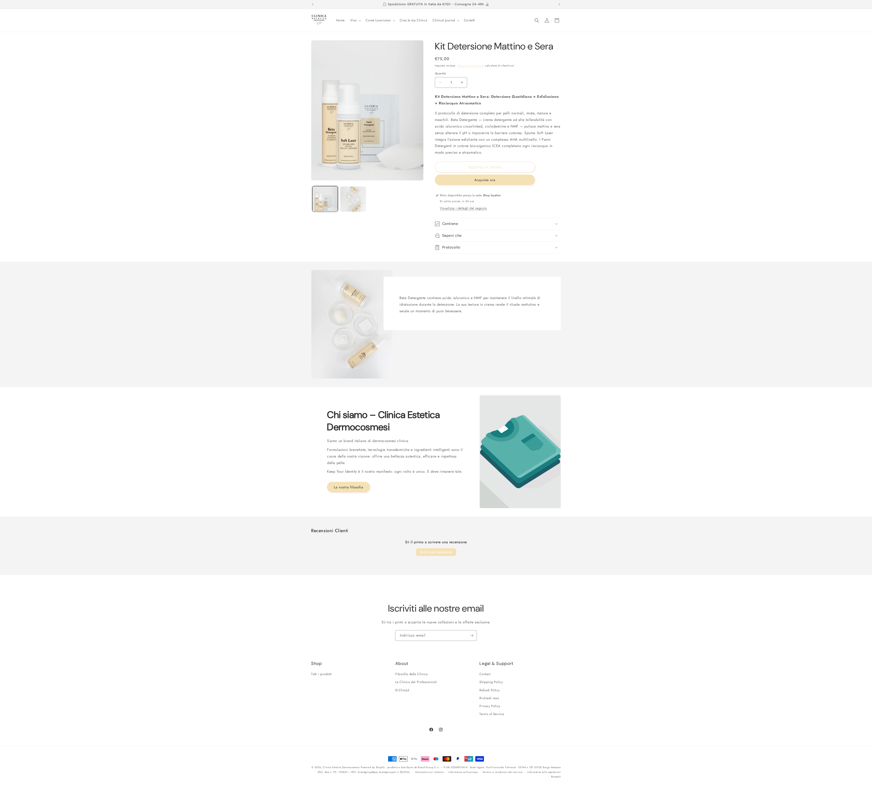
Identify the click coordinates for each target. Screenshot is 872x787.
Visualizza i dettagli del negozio (463, 208)
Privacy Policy (489, 706)
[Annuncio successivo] (559, 4)
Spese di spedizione (470, 66)
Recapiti (556, 776)
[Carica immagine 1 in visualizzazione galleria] (325, 199)
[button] (355, 20)
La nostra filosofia (348, 487)
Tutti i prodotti (321, 674)
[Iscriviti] (472, 635)
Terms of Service (491, 714)
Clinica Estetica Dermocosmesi (341, 767)
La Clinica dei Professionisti (416, 682)
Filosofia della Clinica (411, 674)
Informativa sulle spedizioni (544, 772)
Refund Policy (489, 690)
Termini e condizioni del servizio (503, 772)
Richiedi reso (489, 698)
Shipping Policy (491, 682)
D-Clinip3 (402, 690)
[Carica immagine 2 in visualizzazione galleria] (353, 199)
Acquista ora (484, 179)
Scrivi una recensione (436, 552)
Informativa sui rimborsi (429, 772)
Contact (484, 674)
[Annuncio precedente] (313, 4)
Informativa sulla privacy (463, 772)
